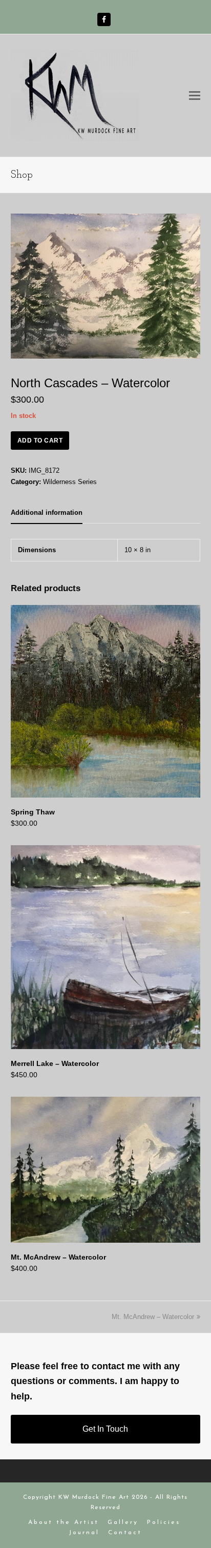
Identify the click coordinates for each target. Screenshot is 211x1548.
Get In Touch (105, 1429)
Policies (163, 1522)
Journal (84, 1533)
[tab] (46, 513)
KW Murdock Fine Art (93, 1497)
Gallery (123, 1522)
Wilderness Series (70, 482)
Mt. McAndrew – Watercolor (153, 1317)
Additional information (46, 512)
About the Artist (63, 1522)
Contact (125, 1533)
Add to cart (40, 440)
